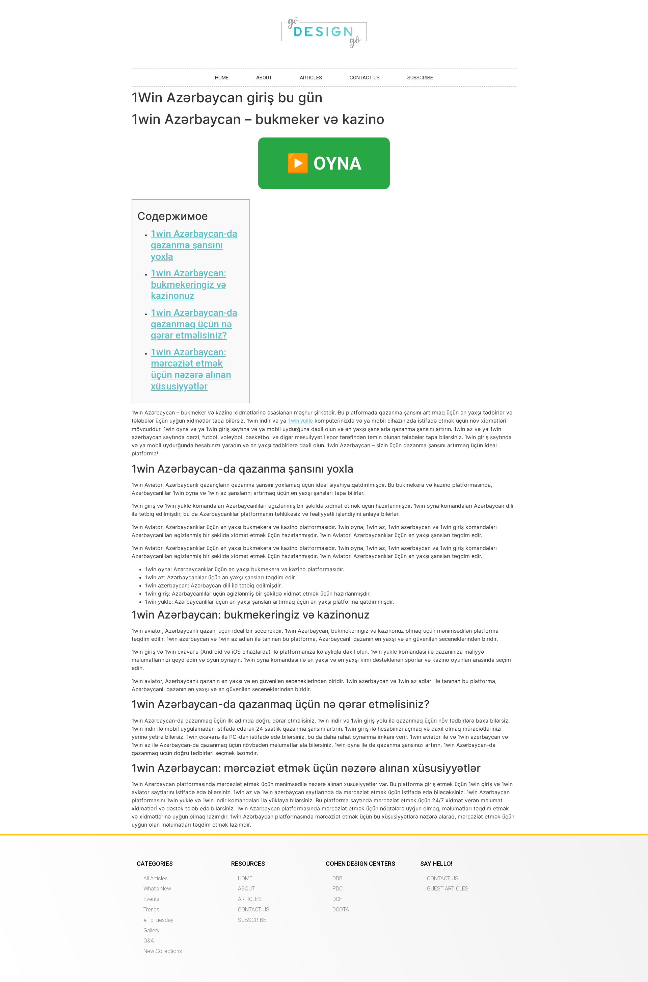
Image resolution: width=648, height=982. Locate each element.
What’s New (157, 888)
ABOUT (264, 78)
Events (151, 899)
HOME (221, 78)
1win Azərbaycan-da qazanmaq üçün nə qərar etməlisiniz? (194, 324)
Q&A (148, 940)
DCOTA (340, 909)
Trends (151, 909)
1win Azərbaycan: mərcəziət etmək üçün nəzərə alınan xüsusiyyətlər (191, 369)
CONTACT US (365, 78)
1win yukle (300, 421)
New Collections (162, 951)
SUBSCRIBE (420, 78)
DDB (337, 878)
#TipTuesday (158, 920)
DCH (337, 899)
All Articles (155, 878)
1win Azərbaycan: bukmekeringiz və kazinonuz (188, 284)
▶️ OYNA (324, 163)
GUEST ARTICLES (447, 888)
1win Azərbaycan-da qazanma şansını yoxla (194, 245)
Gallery (151, 930)
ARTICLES (311, 78)
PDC (337, 888)
